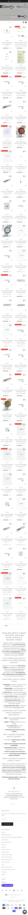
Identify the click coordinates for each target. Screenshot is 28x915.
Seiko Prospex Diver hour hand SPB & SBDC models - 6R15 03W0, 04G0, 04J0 (7, 217)
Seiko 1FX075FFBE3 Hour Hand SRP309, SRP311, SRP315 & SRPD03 (7, 440)
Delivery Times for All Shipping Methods (12, 837)
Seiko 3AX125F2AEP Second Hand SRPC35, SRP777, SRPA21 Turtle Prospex (7, 266)
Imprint (3, 874)
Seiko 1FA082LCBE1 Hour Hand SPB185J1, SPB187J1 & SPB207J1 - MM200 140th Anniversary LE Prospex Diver (21, 167)
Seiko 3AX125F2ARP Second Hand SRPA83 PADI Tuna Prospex (21, 391)
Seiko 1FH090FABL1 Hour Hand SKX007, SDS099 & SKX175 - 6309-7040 (7, 167)
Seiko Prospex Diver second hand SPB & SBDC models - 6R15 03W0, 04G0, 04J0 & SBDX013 (21, 291)
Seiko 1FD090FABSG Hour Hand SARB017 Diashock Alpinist (21, 341)
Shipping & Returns (6, 834)
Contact (3, 847)
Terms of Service (5, 849)
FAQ (2, 864)
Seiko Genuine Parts (6, 857)
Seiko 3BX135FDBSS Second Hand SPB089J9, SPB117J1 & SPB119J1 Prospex (7, 540)
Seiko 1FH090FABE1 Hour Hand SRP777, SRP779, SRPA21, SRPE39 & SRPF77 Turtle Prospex (21, 366)
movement (21, 653)
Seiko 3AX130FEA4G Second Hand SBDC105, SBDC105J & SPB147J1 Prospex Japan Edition (21, 614)
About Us (3, 844)
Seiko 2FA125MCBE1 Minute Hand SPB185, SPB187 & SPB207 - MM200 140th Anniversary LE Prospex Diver (7, 192)
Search (3, 832)
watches (24, 694)
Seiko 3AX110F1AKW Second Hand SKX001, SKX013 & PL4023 (21, 266)
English (13, 897)
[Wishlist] (25, 8)
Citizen (6, 722)
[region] (14, 794)
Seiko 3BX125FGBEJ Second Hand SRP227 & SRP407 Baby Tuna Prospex (21, 490)
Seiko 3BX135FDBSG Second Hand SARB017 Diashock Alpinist (7, 291)
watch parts (15, 795)
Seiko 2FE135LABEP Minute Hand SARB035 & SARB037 (21, 589)
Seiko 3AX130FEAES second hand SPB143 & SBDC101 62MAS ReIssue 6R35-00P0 (21, 118)
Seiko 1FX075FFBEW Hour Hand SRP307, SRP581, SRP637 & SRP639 (7, 515)
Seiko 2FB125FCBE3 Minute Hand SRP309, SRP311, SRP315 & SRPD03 (21, 415)
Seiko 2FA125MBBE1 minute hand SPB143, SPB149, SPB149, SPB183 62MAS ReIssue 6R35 (21, 93)
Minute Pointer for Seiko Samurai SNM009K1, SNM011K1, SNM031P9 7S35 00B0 (21, 316)
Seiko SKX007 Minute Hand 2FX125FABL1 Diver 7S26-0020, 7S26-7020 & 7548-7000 (7, 142)
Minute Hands (8, 688)
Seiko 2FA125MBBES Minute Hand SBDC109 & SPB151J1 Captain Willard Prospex (7, 391)
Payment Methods (6, 842)
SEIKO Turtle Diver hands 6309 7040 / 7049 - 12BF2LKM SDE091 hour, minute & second (21, 43)
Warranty (3, 872)
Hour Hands (7, 684)
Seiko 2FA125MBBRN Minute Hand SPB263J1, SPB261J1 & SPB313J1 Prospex (7, 589)
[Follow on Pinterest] (10, 890)
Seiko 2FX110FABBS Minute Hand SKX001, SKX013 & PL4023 (7, 341)
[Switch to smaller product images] (26, 22)
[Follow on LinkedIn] (21, 890)
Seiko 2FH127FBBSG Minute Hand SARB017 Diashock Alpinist (7, 366)
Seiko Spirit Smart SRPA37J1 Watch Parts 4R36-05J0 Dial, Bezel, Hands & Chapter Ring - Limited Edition (7, 242)
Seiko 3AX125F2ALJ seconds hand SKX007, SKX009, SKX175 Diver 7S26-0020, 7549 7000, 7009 (7, 93)
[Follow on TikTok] (18, 890)
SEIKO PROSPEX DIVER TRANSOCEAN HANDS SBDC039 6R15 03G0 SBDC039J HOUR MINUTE (21, 68)
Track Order (4, 839)
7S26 (14, 718)
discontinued (16, 707)
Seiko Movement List (6, 859)
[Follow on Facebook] (2, 890)
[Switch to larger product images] (23, 22)
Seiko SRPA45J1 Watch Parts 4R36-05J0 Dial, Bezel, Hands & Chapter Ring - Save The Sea (21, 142)
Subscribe (7, 824)
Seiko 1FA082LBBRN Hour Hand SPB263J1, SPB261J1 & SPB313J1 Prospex (7, 614)
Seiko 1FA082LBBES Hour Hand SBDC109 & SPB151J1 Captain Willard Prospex (21, 540)
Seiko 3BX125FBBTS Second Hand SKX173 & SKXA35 (7, 465)
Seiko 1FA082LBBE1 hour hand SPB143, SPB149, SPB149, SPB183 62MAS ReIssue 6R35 (7, 118)
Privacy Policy (5, 852)
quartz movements (17, 669)
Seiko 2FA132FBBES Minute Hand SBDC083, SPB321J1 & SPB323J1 (21, 465)
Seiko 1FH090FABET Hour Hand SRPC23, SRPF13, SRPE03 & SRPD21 (7, 564)
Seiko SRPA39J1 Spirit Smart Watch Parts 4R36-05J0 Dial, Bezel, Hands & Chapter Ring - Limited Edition (7, 415)
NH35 (17, 718)
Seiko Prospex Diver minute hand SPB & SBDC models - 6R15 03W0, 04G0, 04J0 (20, 192)
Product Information (6, 854)
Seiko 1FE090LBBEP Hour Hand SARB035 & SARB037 (21, 515)
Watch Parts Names (6, 867)
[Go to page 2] (21, 624)
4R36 (21, 718)
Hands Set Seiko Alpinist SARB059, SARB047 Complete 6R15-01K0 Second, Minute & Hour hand (7, 68)
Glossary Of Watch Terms (8, 869)
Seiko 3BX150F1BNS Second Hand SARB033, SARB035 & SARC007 (21, 242)
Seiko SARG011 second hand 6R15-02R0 (21, 217)
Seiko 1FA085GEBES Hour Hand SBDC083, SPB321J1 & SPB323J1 (7, 490)
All (3, 665)
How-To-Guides (5, 862)
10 (18, 624)
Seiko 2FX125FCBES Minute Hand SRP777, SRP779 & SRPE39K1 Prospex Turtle (21, 564)
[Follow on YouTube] (14, 890)
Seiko (7, 40)
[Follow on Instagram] (6, 890)
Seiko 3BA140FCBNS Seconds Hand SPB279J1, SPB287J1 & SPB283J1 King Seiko (21, 440)
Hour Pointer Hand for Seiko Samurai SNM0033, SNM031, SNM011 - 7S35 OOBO (7, 316)
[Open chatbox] (25, 912)
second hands (16, 651)
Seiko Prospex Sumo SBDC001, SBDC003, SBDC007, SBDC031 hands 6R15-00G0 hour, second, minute (7, 43)
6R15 (24, 718)
